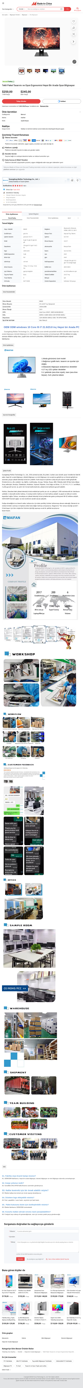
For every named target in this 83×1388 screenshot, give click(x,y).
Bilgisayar (24, 15)
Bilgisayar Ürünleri (15, 15)
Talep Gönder (21, 101)
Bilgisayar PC (8, 1366)
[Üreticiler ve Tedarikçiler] (41, 3)
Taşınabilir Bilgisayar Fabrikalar (42, 1361)
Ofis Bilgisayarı (34, 15)
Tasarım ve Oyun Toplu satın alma (35, 1366)
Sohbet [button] (63, 101)
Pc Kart (18, 1366)
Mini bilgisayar (46, 1338)
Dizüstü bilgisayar (66, 1338)
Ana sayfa (5, 15)
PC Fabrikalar (8, 1361)
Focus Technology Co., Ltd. (41, 1377)
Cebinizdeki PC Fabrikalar (64, 1361)
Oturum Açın (38, 205)
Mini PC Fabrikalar (22, 1361)
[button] (74, 218)
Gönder (20, 1259)
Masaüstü (5, 1338)
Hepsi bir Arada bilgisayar (10, 1342)
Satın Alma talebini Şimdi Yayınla (57, 1259)
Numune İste (44, 106)
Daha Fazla (5, 1370)
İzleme (24, 1338)
